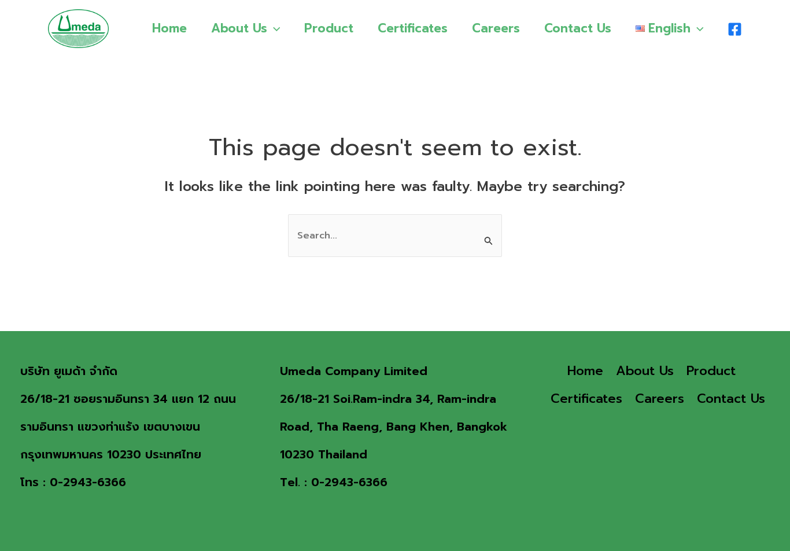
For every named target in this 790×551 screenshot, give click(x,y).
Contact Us (577, 28)
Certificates (413, 28)
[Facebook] (735, 29)
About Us (239, 28)
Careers (496, 28)
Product (328, 28)
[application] (273, 28)
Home (169, 28)
